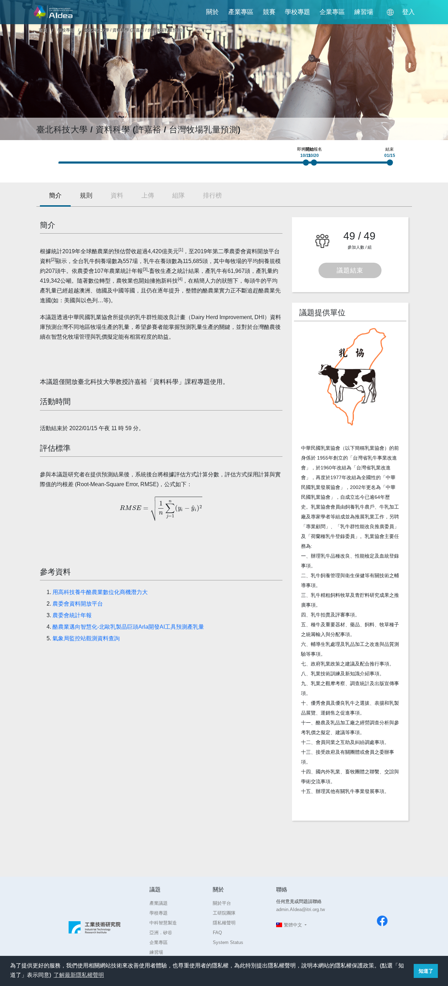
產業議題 (158, 903)
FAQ (217, 932)
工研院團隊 (224, 913)
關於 (212, 11)
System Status (228, 942)
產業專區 (240, 11)
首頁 (42, 30)
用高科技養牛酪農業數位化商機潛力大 (100, 592)
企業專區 (332, 11)
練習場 (363, 11)
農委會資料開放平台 (77, 604)
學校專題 (297, 11)
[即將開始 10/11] (308, 164)
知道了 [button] (426, 971)
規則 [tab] (86, 195)
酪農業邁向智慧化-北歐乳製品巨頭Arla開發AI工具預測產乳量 (128, 627)
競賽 (269, 11)
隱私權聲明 (224, 922)
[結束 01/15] (392, 164)
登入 (408, 11)
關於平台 (222, 903)
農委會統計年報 (72, 615)
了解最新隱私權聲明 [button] (79, 975)
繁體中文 (292, 925)
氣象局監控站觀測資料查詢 (86, 638)
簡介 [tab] (55, 195)
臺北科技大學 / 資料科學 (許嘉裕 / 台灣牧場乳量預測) (133, 30)
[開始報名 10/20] (316, 164)
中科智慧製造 (163, 922)
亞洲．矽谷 (160, 932)
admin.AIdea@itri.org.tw (300, 909)
